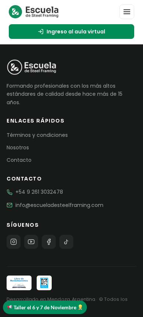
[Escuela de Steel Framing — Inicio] (33, 11)
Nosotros (18, 147)
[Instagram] (14, 242)
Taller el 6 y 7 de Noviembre (44, 307)
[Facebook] (49, 242)
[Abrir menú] (127, 11)
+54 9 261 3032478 (39, 192)
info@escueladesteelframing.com (59, 205)
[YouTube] (31, 242)
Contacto (19, 160)
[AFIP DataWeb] (44, 283)
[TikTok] (66, 242)
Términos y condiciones (37, 135)
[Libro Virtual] (19, 283)
